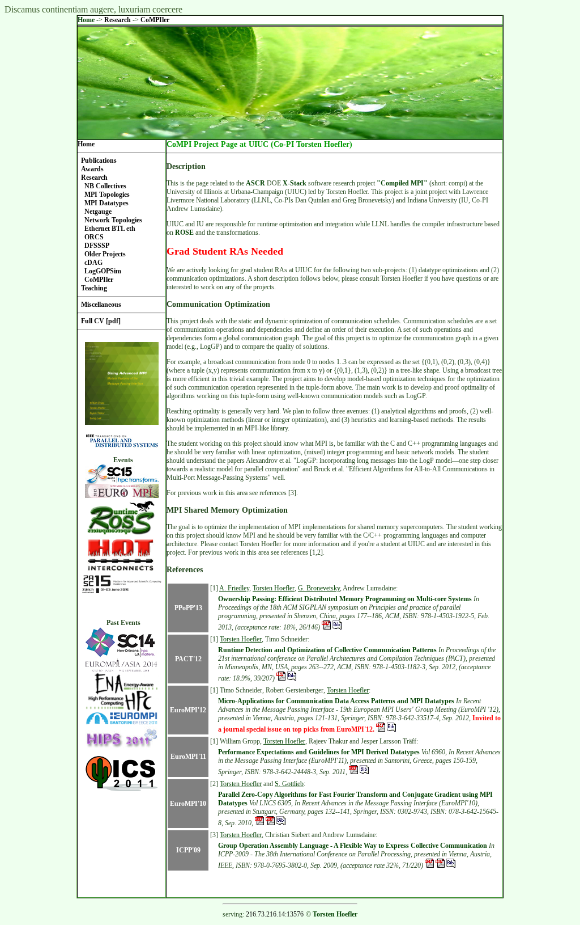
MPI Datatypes (106, 203)
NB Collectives (105, 186)
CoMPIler (154, 20)
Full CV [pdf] (101, 321)
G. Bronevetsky (319, 588)
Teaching (94, 288)
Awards (92, 169)
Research (118, 20)
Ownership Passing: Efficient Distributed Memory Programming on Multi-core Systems (345, 599)
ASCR (255, 183)
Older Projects (105, 254)
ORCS (94, 237)
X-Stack (294, 183)
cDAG (93, 263)
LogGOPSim (102, 271)
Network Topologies (113, 220)
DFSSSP (96, 246)
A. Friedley (234, 588)
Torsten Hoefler (274, 588)
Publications (99, 160)
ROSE (184, 232)
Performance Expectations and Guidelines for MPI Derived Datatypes (319, 752)
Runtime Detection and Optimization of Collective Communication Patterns (327, 650)
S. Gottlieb (289, 784)
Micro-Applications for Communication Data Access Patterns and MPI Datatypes (336, 701)
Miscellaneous (101, 305)
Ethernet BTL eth (109, 229)
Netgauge (98, 212)
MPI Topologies (107, 194)
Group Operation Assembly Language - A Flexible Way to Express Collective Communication (352, 846)
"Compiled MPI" (402, 183)
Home (86, 20)
